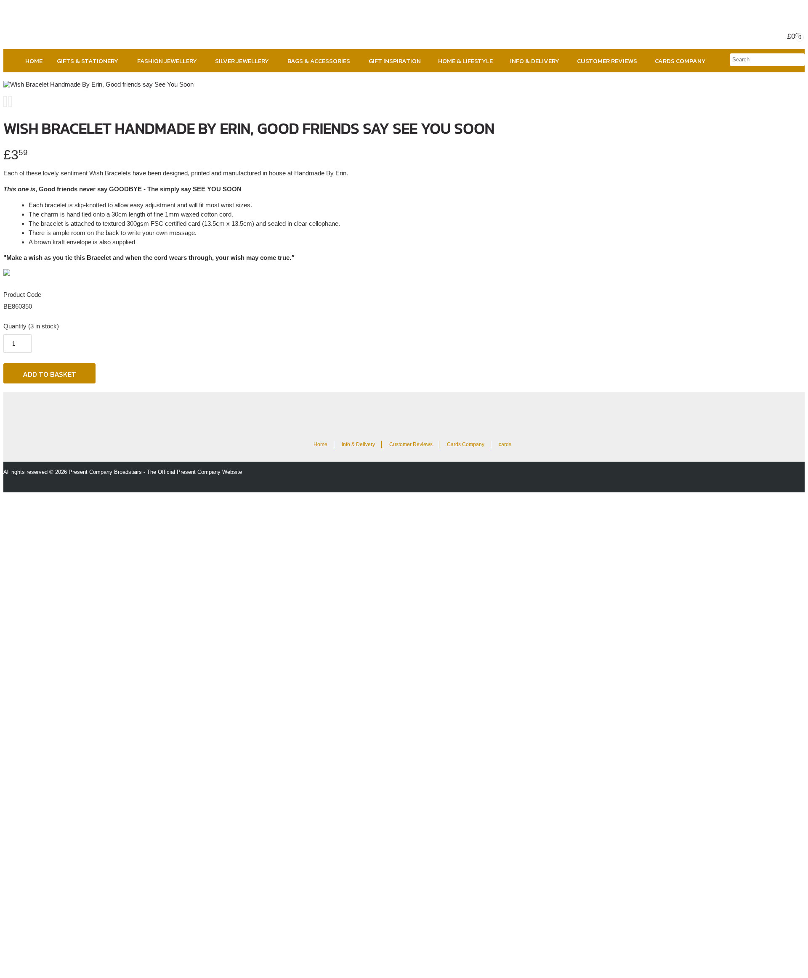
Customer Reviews (607, 61)
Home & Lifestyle (465, 61)
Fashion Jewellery (167, 61)
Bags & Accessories (318, 61)
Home (34, 61)
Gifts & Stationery (87, 61)
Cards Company (680, 61)
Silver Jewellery (242, 61)
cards (505, 444)
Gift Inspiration (395, 61)
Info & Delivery (534, 61)
